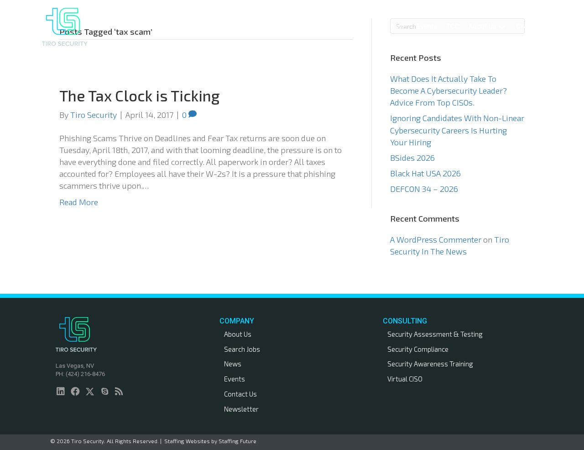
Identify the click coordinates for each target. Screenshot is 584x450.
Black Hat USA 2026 (425, 173)
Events (234, 379)
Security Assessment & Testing (435, 334)
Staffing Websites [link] (187, 441)
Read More (78, 202)
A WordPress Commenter (435, 239)
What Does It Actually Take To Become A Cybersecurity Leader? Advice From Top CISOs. (448, 90)
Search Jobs (242, 349)
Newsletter (241, 409)
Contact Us (240, 394)
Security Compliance (417, 349)
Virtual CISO (404, 379)
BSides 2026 (412, 158)
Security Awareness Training (430, 364)
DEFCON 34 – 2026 (424, 189)
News (232, 364)
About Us (237, 334)
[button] (333, 26)
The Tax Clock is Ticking (139, 95)
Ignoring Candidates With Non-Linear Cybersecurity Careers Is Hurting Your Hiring (457, 130)
